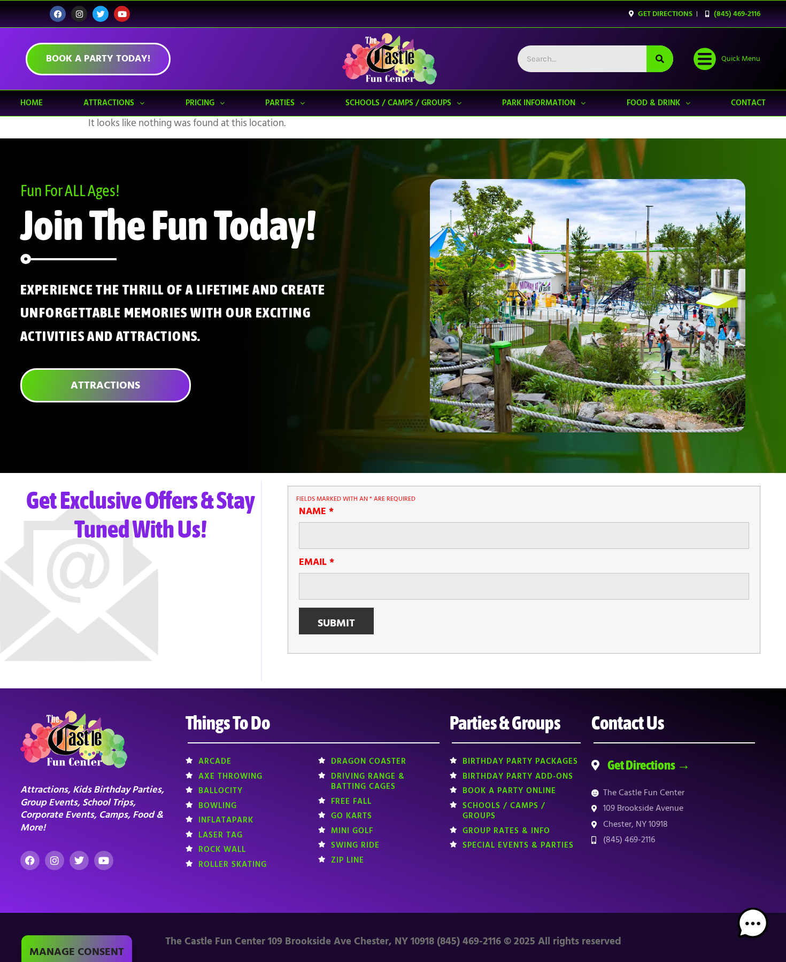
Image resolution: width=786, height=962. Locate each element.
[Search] (659, 58)
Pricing (200, 103)
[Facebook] (58, 14)
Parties (280, 103)
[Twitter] (101, 14)
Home (31, 103)
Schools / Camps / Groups (398, 103)
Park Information (538, 103)
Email (316, 562)
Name (316, 511)
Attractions (108, 103)
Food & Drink (653, 103)
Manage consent (76, 951)
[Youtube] (122, 14)
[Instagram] (79, 14)
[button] (753, 926)
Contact (748, 103)
